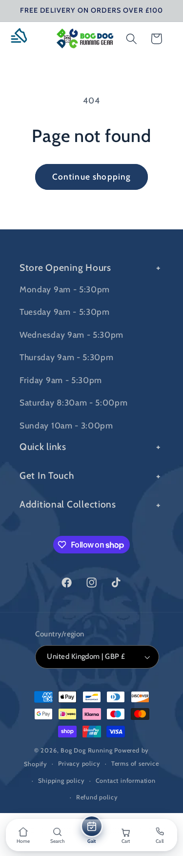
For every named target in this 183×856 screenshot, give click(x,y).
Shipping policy (61, 780)
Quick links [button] (43, 446)
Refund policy (97, 797)
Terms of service (135, 763)
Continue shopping (91, 176)
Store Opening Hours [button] (65, 267)
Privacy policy (79, 763)
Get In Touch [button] (47, 475)
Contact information (126, 780)
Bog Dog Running (86, 750)
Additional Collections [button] (68, 504)
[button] (22, 38)
